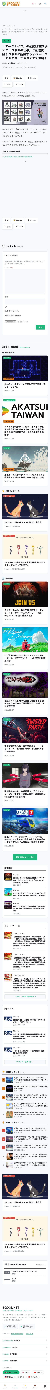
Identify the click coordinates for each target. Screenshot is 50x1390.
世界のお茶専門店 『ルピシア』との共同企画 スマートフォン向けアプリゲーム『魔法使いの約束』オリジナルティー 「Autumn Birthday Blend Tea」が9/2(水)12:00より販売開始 (31, 1164)
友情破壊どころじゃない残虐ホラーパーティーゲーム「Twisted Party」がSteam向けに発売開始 (24, 748)
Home (4, 25)
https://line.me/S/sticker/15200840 (17, 156)
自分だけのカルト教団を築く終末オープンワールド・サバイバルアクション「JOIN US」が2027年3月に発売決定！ (24, 612)
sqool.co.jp (29, 1334)
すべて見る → (41, 1265)
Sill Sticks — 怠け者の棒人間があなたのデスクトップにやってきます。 (24, 563)
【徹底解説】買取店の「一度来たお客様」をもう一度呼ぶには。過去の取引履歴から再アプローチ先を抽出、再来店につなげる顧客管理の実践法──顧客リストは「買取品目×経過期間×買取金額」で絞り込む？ (29, 941)
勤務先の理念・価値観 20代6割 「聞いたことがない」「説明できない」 (29, 1021)
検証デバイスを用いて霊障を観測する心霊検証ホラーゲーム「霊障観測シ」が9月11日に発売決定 (24, 703)
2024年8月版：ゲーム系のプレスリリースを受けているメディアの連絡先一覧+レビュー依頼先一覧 (30, 1096)
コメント (9, 267)
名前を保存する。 (12, 310)
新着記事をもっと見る (25, 857)
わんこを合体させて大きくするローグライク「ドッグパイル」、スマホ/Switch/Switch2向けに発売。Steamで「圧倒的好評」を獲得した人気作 (31, 1105)
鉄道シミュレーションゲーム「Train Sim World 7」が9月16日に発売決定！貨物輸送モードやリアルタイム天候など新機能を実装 (24, 839)
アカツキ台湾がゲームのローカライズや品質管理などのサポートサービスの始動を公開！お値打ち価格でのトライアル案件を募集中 (24, 430)
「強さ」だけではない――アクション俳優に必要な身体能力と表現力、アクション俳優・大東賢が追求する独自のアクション (31, 1155)
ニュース (12, 25)
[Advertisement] (25, 15)
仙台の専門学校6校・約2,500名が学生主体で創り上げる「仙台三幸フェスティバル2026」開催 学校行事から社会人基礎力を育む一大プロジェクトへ (31, 1138)
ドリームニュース (18, 933)
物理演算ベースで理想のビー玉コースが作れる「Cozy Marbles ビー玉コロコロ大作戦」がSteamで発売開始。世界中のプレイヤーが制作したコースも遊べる (31, 1113)
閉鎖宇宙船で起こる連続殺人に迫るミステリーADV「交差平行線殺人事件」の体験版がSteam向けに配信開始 (24, 794)
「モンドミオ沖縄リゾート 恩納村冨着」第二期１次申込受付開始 (28, 1052)
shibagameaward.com (17, 1334)
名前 (6, 297)
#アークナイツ (30, 67)
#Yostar (19, 67)
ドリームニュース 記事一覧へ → (25, 996)
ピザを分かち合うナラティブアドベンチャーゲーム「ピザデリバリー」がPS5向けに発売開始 (24, 658)
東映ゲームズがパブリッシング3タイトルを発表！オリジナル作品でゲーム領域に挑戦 (24, 476)
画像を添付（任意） (13, 315)
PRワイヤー (17, 1017)
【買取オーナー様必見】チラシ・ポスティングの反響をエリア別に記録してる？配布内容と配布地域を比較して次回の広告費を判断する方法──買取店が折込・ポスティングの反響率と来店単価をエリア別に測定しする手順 (29, 983)
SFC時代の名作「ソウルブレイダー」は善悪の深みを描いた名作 (30, 1087)
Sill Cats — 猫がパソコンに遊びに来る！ (23, 522)
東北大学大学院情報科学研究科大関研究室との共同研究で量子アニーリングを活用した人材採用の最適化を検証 (29, 1036)
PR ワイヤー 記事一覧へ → (25, 1062)
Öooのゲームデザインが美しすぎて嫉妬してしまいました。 (24, 385)
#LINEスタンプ (8, 67)
